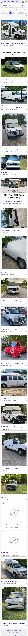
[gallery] (10, 12)
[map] (13, 12)
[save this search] (26, 5)
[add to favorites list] (2, 45)
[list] (2, 12)
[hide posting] (26, 45)
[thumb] (4, 12)
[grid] (7, 12)
